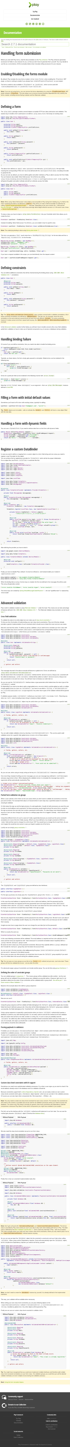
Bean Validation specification (23, 1229)
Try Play (35, 11)
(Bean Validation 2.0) (25, 610)
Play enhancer (43, 60)
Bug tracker (51, 1427)
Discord (21, 1399)
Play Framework (35, 5)
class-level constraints (43, 620)
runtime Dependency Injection (30, 1092)
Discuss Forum (12, 1399)
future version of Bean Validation (10, 982)
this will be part (57, 980)
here (2, 612)
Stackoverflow (29, 1399)
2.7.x (37, 39)
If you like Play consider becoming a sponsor (21, 1407)
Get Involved (35, 19)
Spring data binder (32, 230)
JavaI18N (10, 387)
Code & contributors (52, 1425)
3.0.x (2, 41)
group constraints (19, 827)
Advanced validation (10, 327)
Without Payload (8, 1117)
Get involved (51, 1429)
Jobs (51, 1418)
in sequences (19, 976)
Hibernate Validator (30, 608)
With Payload (22, 1117)
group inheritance (61, 968)
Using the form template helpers (14, 1382)
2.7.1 (26, 39)
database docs (39, 1113)
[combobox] (35, 44)
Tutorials (18, 1420)
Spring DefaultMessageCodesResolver (31, 591)
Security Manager (6, 207)
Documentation (35, 15)
